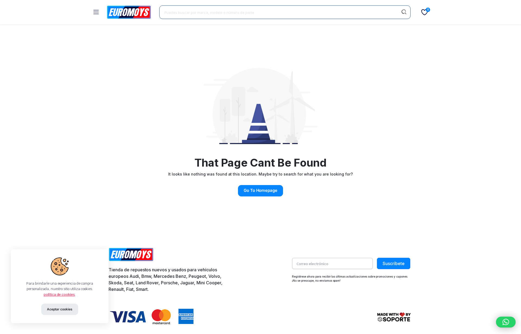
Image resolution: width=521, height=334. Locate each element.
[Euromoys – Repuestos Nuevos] (129, 12)
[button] (506, 322)
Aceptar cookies (59, 309)
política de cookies (59, 294)
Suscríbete (394, 263)
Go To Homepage (261, 190)
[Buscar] (404, 12)
